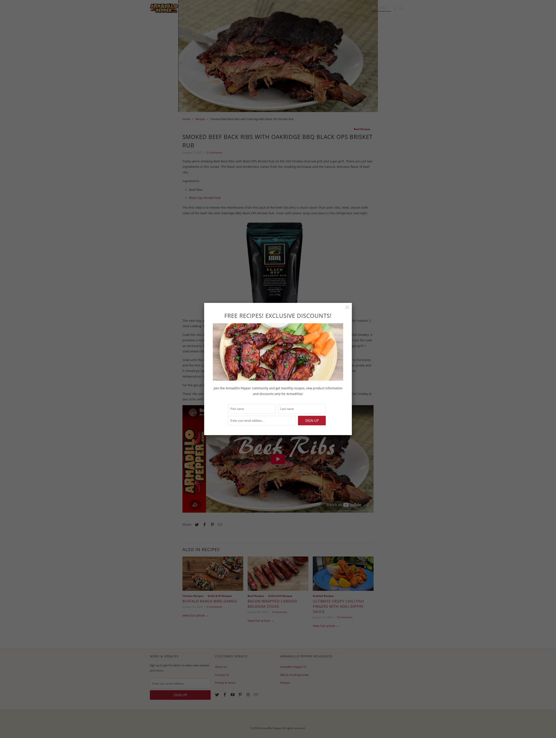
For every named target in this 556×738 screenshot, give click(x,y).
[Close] (347, 307)
